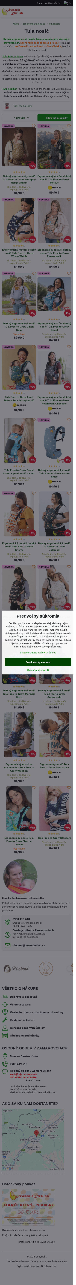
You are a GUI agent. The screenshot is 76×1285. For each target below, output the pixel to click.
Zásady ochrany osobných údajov (38, 652)
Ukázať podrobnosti (38, 669)
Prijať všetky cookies (38, 661)
